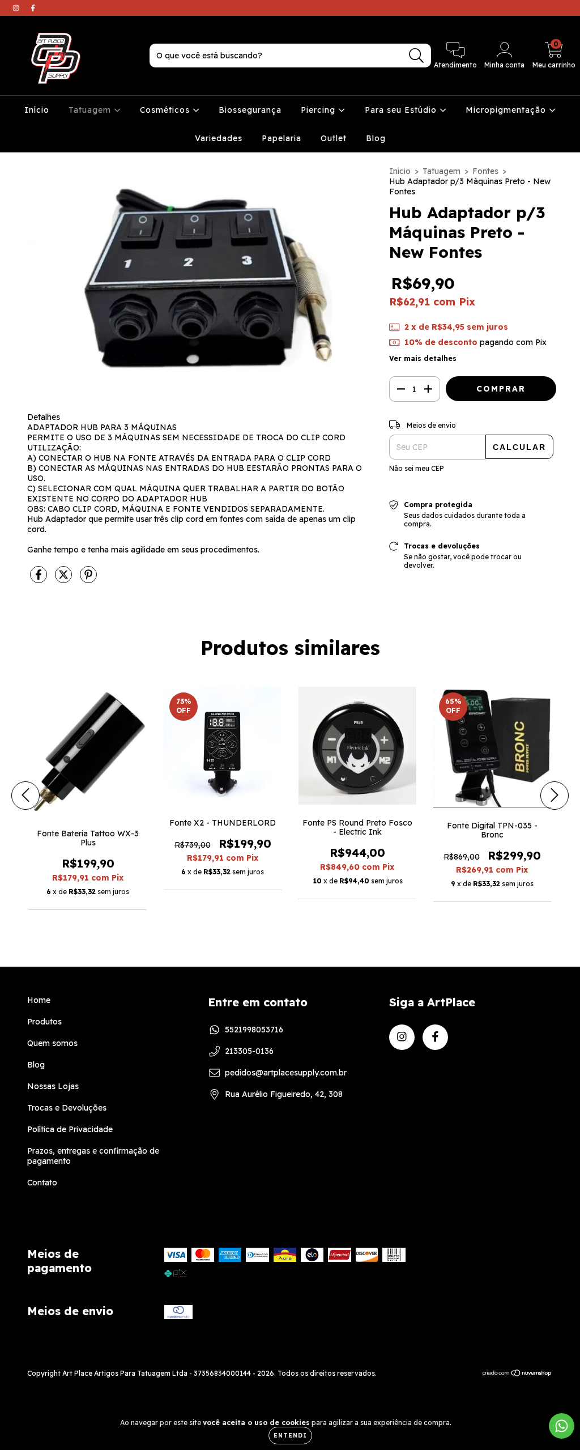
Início (36, 110)
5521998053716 (254, 1029)
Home (38, 1000)
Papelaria (281, 138)
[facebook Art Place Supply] (32, 8)
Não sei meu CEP (416, 468)
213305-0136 (249, 1051)
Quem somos (52, 1043)
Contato (42, 1182)
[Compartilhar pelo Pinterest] (88, 580)
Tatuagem (91, 110)
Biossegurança (250, 110)
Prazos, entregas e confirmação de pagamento (93, 1156)
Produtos (44, 1022)
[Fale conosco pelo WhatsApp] (561, 1426)
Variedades (218, 138)
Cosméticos (166, 110)
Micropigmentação (507, 110)
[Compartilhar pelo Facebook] (39, 580)
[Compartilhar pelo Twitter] (64, 580)
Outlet (334, 138)
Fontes (485, 171)
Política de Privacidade (70, 1129)
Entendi (290, 1435)
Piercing (319, 110)
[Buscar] (416, 55)
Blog (376, 138)
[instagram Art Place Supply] (16, 8)
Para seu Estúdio (402, 110)
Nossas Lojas (53, 1086)
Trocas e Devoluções (66, 1108)
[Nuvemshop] (517, 1374)
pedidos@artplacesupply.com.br (286, 1073)
